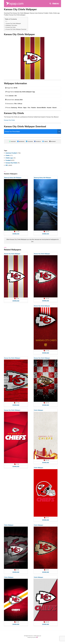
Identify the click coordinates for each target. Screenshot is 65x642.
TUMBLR (46, 141)
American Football (11, 153)
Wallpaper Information (11, 25)
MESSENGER (21, 141)
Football (8, 160)
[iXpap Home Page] (14, 3)
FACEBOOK (38, 141)
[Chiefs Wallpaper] (45, 435)
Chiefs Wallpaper (38, 410)
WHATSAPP (13, 141)
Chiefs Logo (9, 158)
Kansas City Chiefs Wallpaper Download (16, 29)
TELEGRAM (30, 141)
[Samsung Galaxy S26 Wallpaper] (16, 205)
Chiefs (8, 155)
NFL (7, 165)
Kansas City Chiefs (11, 27)
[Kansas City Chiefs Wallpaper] (32, 58)
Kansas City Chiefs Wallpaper (13, 23)
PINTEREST (53, 141)
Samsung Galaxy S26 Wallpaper (12, 177)
